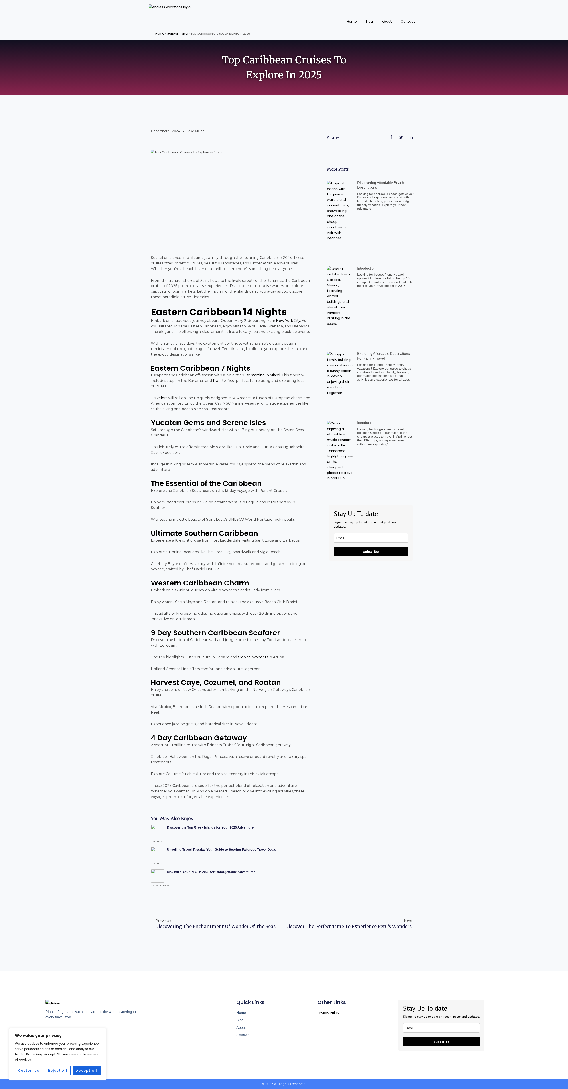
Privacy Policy (328, 1012)
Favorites (156, 841)
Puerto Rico (223, 381)
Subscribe (371, 551)
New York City (288, 321)
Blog (369, 21)
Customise (28, 1070)
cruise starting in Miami (260, 375)
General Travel (177, 33)
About (387, 21)
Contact (408, 21)
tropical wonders (253, 657)
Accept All (86, 1070)
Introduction (366, 268)
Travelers (159, 398)
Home (352, 21)
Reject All (57, 1070)
